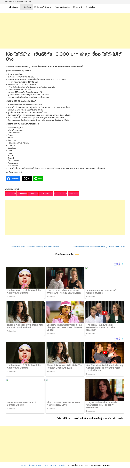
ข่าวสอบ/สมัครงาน (43, 7)
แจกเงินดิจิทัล (73, 193)
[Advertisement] (65, 31)
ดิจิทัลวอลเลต (11, 193)
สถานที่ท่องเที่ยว (63, 7)
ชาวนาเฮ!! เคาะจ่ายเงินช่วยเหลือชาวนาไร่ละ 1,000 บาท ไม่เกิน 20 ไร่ (99, 246)
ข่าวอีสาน (27, 7)
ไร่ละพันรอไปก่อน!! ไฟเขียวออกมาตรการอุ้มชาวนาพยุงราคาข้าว (35, 246)
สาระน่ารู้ (78, 7)
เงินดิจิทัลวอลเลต (60, 193)
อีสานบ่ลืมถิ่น (22, 193)
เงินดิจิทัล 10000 (46, 193)
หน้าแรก (14, 7)
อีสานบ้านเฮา (33, 193)
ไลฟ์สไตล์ (91, 7)
